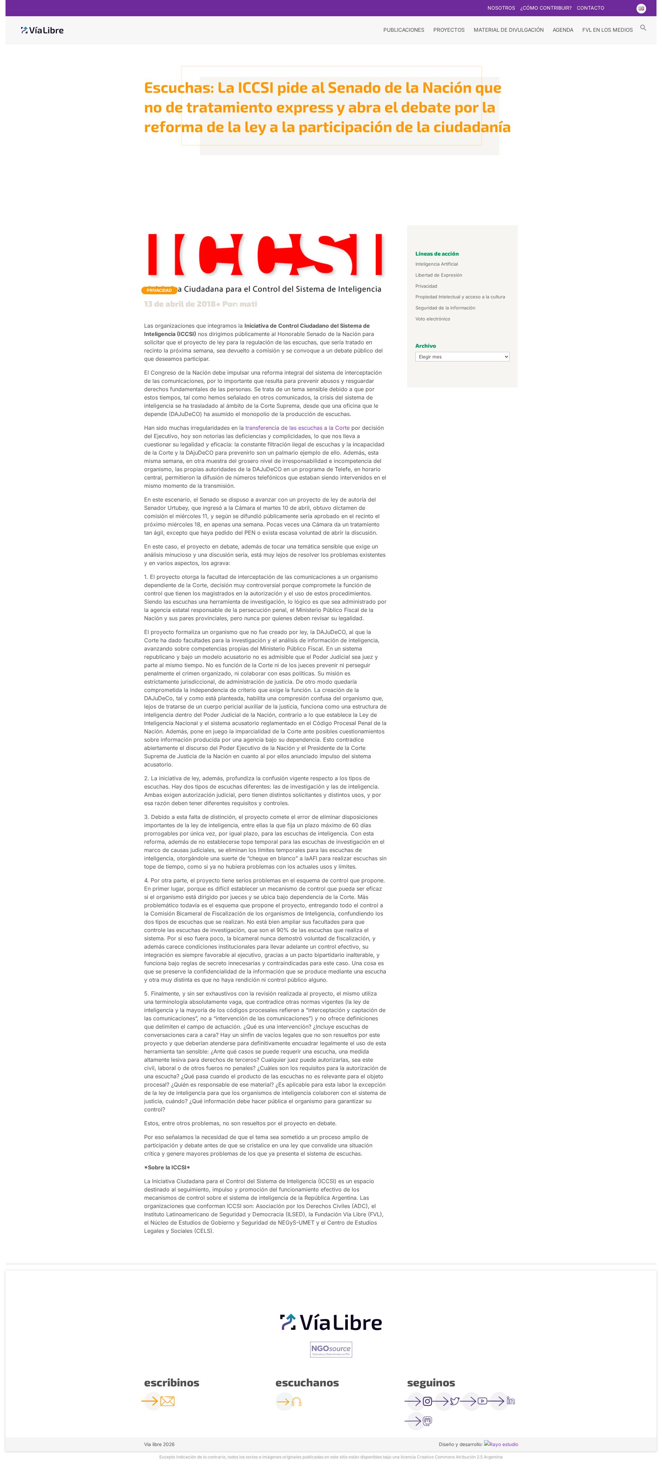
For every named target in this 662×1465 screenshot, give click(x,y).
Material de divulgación (509, 30)
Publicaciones (403, 30)
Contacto (590, 8)
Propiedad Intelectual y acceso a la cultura (460, 296)
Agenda (563, 30)
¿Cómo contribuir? (546, 8)
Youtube (627, 8)
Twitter (614, 8)
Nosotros (501, 8)
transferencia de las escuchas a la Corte (297, 427)
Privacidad (159, 290)
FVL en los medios (607, 30)
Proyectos (449, 30)
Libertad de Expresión (438, 275)
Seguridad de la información (445, 307)
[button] (643, 27)
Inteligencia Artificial (436, 264)
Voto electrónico (432, 318)
